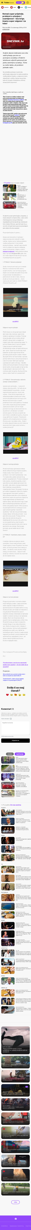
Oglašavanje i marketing (17, 1226)
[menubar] (28, 2)
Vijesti (14, 7)
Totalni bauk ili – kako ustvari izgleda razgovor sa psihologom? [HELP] (13, 679)
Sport (22, 7)
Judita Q (16, 115)
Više (15, 1202)
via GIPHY (15, 321)
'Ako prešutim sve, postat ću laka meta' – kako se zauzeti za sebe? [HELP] (14, 674)
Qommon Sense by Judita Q (16, 99)
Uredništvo (4, 1226)
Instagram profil (7, 122)
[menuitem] (28, 2)
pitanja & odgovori (8, 251)
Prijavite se (15, 740)
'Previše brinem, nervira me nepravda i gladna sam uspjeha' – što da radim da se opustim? (15, 664)
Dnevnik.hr (6, 7)
